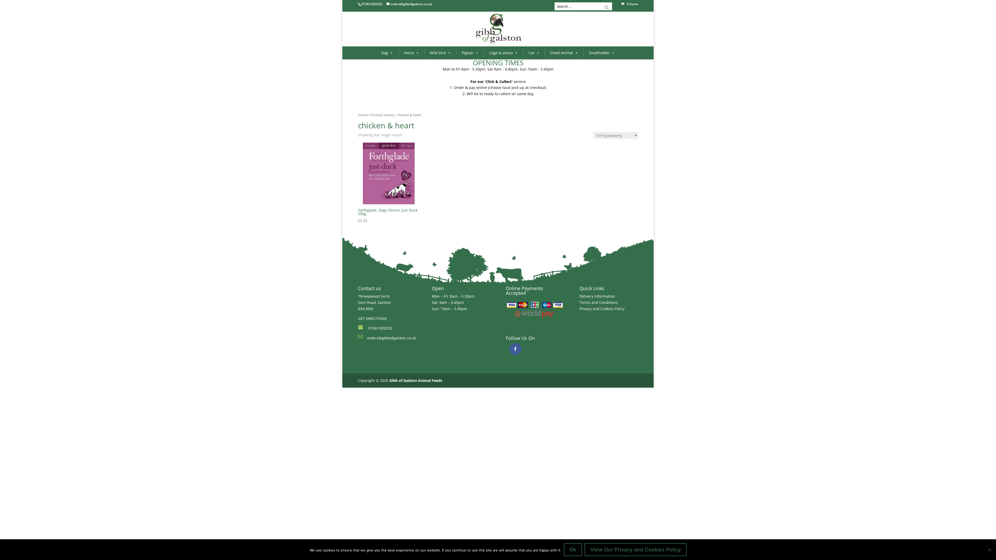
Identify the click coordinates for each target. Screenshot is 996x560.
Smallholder (599, 52)
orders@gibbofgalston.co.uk (391, 337)
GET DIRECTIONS (372, 318)
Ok (573, 550)
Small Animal (561, 52)
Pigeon (467, 52)
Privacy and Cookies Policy (602, 308)
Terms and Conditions (598, 302)
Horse (409, 52)
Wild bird (438, 52)
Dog (384, 52)
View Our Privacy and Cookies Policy (635, 550)
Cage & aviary (501, 52)
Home (363, 115)
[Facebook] (515, 349)
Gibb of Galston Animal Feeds (415, 380)
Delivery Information (597, 296)
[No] (989, 549)
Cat (531, 52)
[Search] (606, 7)
